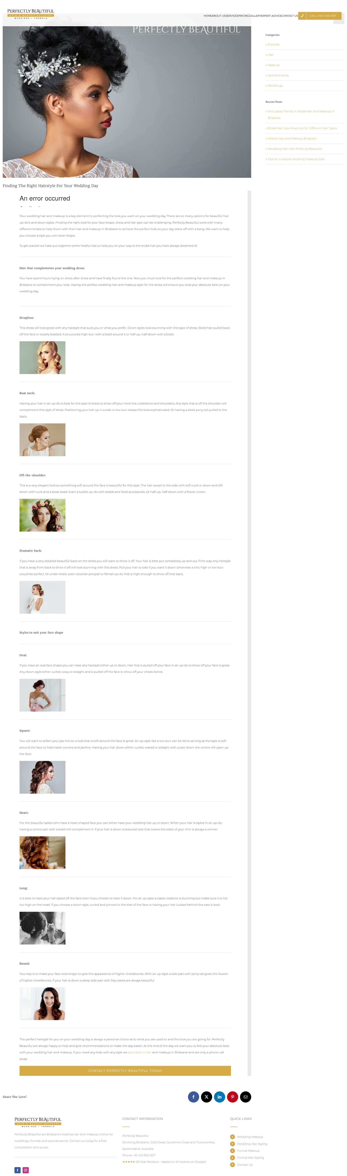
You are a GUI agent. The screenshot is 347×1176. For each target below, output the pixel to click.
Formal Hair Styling (250, 1157)
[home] (37, 1119)
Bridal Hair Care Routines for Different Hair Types (302, 128)
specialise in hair (139, 1052)
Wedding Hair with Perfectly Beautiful (295, 148)
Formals (273, 44)
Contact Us (245, 1164)
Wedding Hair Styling (252, 1144)
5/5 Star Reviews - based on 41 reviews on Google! (164, 1162)
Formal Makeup (248, 1150)
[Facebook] (17, 1170)
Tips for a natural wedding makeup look (296, 159)
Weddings (275, 85)
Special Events (278, 75)
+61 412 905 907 (144, 1155)
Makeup (274, 65)
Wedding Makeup (250, 1137)
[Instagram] (26, 1170)
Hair (271, 54)
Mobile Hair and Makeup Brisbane (292, 138)
